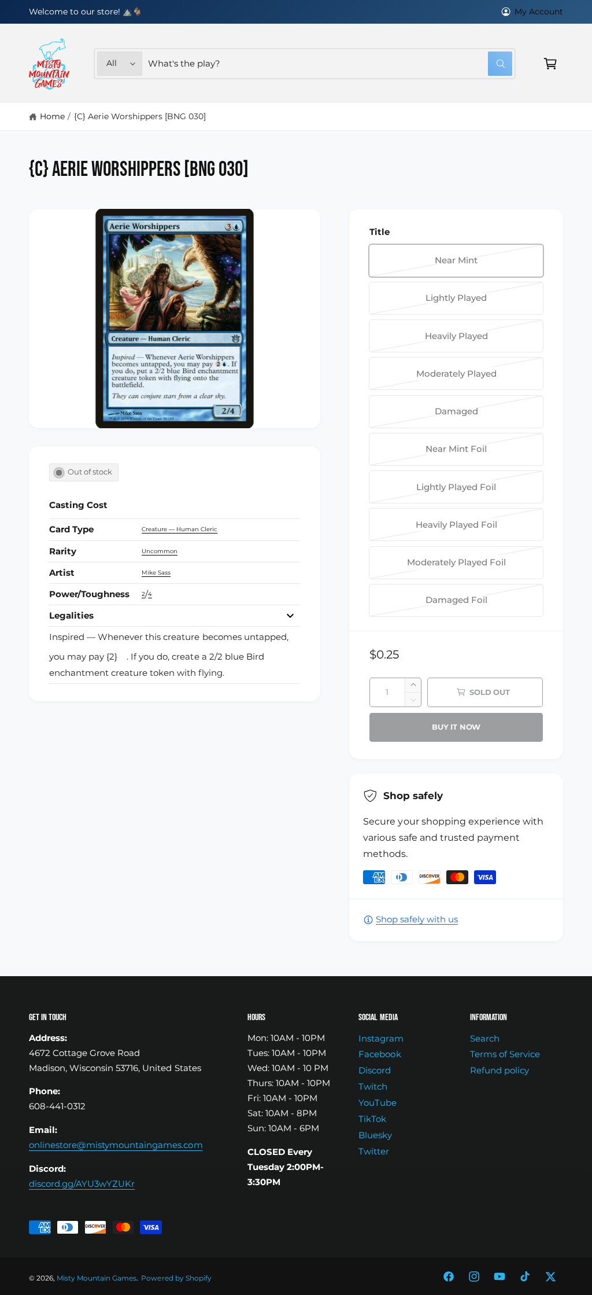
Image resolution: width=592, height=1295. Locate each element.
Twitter (373, 1151)
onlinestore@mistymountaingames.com (116, 1145)
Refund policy (499, 1070)
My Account (539, 11)
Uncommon (159, 551)
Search (485, 1038)
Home (52, 116)
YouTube (377, 1103)
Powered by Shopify (176, 1278)
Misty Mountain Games (96, 1278)
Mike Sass (156, 572)
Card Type (71, 529)
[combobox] (330, 64)
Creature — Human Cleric (179, 529)
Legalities (71, 615)
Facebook (379, 1054)
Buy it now (456, 726)
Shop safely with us (417, 919)
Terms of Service (505, 1054)
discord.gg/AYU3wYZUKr (82, 1184)
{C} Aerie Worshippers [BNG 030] (140, 116)
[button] (550, 64)
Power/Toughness (89, 594)
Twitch (372, 1086)
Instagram (380, 1038)
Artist (62, 573)
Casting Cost (78, 505)
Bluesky (375, 1135)
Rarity (62, 551)
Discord (374, 1070)
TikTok (372, 1119)
